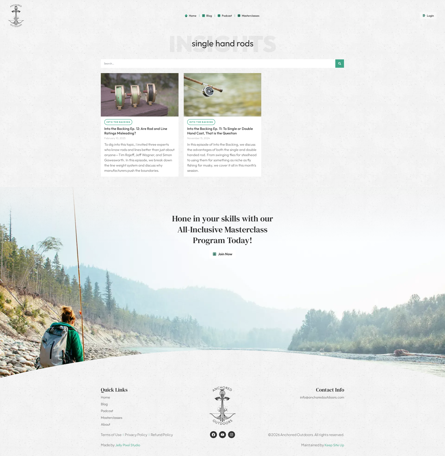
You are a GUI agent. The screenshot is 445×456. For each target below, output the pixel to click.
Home (105, 397)
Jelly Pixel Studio (127, 445)
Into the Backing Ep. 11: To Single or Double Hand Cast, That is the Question (220, 130)
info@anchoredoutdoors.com (322, 397)
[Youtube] (222, 434)
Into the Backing (118, 122)
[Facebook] (213, 434)
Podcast (107, 411)
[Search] (339, 63)
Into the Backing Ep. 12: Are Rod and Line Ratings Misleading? (135, 130)
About (105, 424)
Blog (104, 404)
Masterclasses (111, 417)
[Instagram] (231, 434)
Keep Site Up (334, 445)
